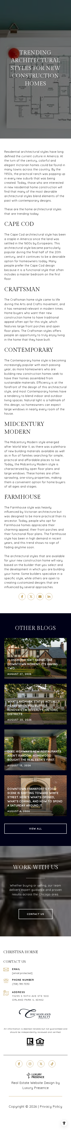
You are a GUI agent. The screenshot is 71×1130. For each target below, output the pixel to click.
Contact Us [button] (35, 914)
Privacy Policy (51, 1107)
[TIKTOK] (52, 1063)
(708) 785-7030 (20, 983)
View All (35, 828)
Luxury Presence (35, 1088)
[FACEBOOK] (19, 1063)
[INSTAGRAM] (30, 1063)
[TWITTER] (41, 1063)
